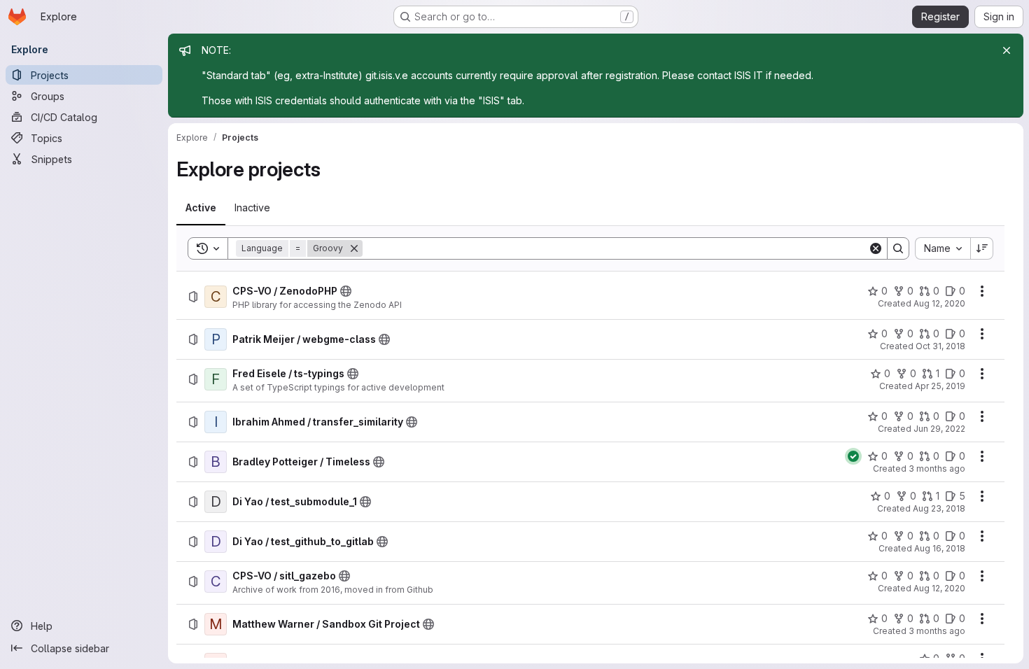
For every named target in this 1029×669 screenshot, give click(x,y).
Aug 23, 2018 (939, 508)
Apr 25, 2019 (940, 386)
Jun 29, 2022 (939, 428)
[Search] (898, 248)
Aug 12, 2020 (939, 303)
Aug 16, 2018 (939, 548)
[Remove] (354, 248)
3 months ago (937, 468)
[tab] (200, 207)
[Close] (1006, 50)
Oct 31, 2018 (940, 346)
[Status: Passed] (853, 456)
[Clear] (875, 248)
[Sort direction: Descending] (982, 248)
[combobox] (942, 248)
